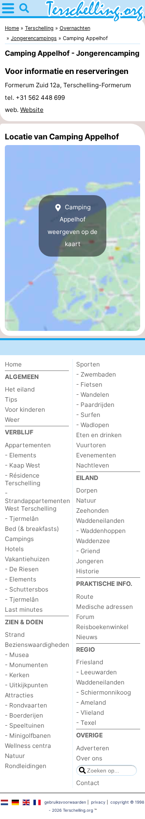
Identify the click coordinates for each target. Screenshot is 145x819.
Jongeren (90, 561)
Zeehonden (92, 510)
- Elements (20, 455)
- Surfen (88, 415)
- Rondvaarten (26, 705)
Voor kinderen (25, 409)
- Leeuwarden (96, 672)
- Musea (17, 655)
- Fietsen (89, 384)
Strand (15, 634)
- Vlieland (90, 712)
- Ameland (91, 702)
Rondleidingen (25, 766)
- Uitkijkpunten (26, 685)
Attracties (19, 695)
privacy (98, 802)
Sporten (88, 364)
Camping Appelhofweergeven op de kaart (72, 225)
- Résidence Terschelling (22, 479)
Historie (87, 571)
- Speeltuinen (24, 725)
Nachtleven (92, 465)
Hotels (14, 549)
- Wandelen (92, 394)
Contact (87, 783)
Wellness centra (28, 746)
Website (32, 110)
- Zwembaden (96, 374)
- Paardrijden (95, 404)
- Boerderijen (24, 715)
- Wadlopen (92, 425)
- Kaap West (22, 465)
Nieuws (86, 637)
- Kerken (17, 675)
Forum (85, 617)
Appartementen (28, 445)
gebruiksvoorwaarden (65, 802)
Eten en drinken (99, 435)
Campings (19, 539)
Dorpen (86, 490)
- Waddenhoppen (101, 531)
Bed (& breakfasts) (32, 529)
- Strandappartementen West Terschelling (37, 500)
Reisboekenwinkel (102, 627)
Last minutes (24, 609)
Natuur (15, 756)
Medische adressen (104, 607)
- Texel (86, 722)
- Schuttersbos (26, 589)
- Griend (88, 551)
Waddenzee (93, 541)
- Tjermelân (22, 518)
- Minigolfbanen (28, 735)
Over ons (89, 758)
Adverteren (92, 748)
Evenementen (96, 455)
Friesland (89, 662)
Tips (11, 399)
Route (84, 596)
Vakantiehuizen (27, 559)
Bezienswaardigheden (37, 644)
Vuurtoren (91, 445)
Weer (12, 419)
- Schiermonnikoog (103, 692)
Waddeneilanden (100, 520)
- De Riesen (22, 569)
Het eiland (20, 389)
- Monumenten (26, 665)
